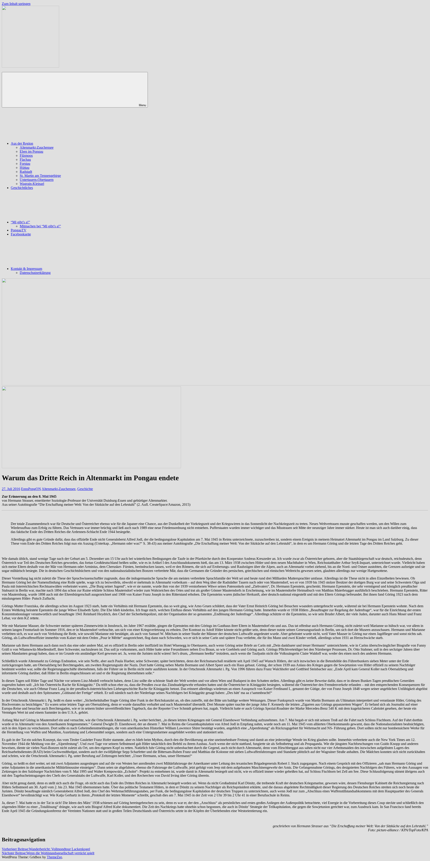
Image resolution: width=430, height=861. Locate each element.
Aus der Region (22, 143)
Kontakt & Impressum (26, 269)
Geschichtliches (22, 188)
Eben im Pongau (31, 151)
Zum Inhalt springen (16, 4)
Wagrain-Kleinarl (32, 184)
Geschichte (85, 489)
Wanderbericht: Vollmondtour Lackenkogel (46, 849)
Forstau (25, 163)
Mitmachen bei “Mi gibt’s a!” (40, 226)
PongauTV (18, 230)
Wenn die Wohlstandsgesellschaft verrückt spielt (48, 853)
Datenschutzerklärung (35, 273)
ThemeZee (54, 857)
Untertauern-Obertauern (37, 180)
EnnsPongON (31, 489)
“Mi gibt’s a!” (20, 222)
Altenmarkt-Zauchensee (37, 147)
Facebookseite (21, 234)
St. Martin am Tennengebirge (40, 176)
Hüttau (24, 167)
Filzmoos (26, 155)
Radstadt (26, 171)
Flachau (25, 159)
